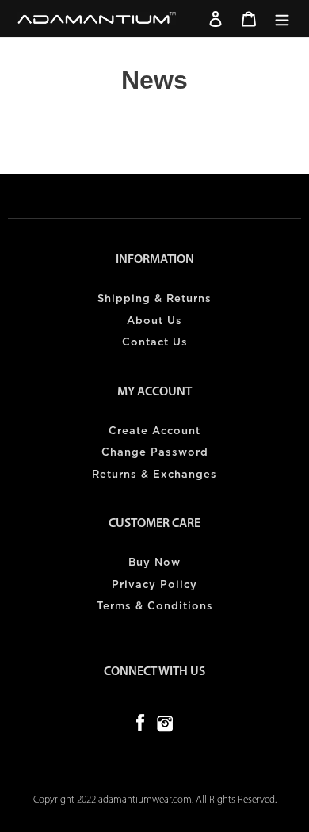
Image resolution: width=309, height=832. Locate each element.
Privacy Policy (154, 585)
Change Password (154, 453)
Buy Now (154, 563)
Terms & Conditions (155, 606)
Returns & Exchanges (154, 475)
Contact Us (155, 343)
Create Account (154, 431)
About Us (154, 321)
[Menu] (282, 19)
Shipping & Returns (154, 299)
